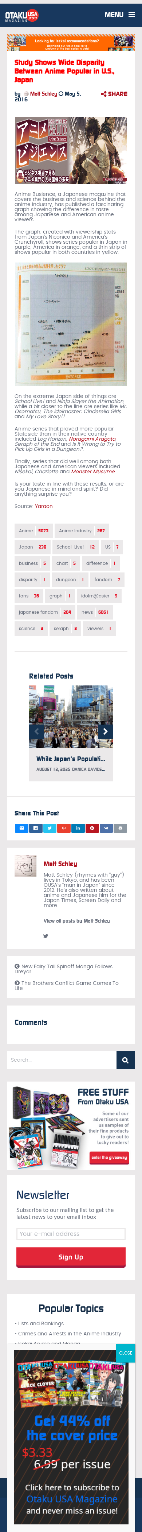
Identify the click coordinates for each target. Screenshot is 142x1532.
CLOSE (125, 1353)
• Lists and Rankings (39, 1323)
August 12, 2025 (53, 769)
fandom (107, 579)
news (95, 612)
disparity (32, 579)
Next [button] (105, 732)
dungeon (70, 579)
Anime (33, 530)
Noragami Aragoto (92, 439)
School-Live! (76, 547)
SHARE (116, 94)
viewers (99, 628)
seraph (65, 628)
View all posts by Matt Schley (77, 921)
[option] (71, 737)
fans (29, 596)
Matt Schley (43, 94)
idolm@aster (99, 596)
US (112, 547)
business (32, 563)
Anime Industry (82, 530)
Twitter (45, 936)
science (31, 628)
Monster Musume (93, 471)
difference (101, 563)
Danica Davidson (89, 769)
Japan (32, 547)
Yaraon (44, 506)
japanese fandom (45, 612)
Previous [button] (36, 732)
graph (60, 596)
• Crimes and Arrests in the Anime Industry (68, 1333)
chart (66, 563)
